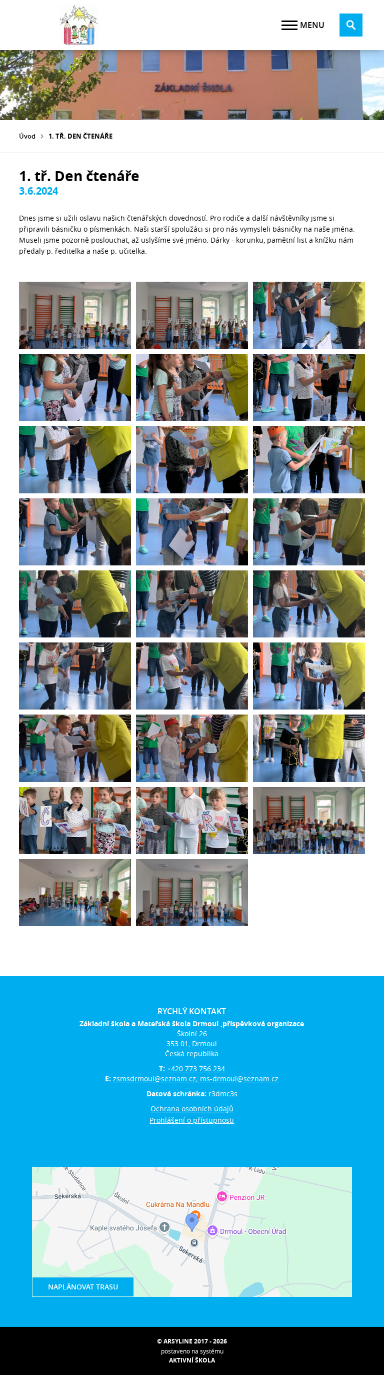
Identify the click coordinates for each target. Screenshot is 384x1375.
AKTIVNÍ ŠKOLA (192, 1360)
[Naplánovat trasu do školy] (192, 1232)
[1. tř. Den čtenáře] (75, 315)
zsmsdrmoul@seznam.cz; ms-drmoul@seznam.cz (195, 1078)
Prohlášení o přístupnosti (192, 1120)
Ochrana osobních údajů (192, 1108)
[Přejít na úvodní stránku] (79, 25)
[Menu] (290, 25)
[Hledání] (351, 25)
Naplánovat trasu (83, 1286)
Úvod (27, 136)
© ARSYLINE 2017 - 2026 (192, 1341)
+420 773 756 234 (196, 1068)
